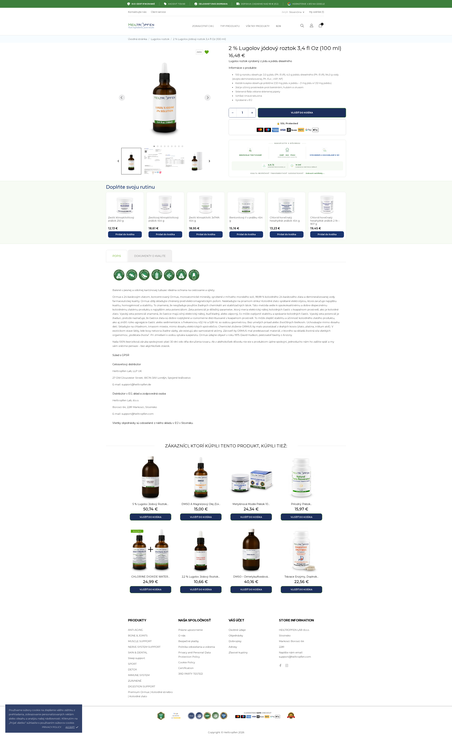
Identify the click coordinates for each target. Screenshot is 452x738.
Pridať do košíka (124, 234)
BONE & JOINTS (138, 635)
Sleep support (136, 658)
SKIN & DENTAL (137, 652)
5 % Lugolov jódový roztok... (150, 504)
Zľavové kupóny (238, 652)
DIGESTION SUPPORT (141, 686)
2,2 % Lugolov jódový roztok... (201, 576)
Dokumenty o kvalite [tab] (150, 256)
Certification (186, 668)
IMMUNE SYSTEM (139, 675)
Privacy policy (51, 727)
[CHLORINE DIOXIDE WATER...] (169, 536)
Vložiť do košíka (302, 112)
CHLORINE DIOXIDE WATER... (150, 576)
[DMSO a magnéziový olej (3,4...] (220, 463)
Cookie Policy (186, 662)
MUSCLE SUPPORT (140, 641)
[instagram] (286, 665)
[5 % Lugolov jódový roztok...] (169, 463)
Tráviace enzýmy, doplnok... (301, 576)
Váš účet (236, 620)
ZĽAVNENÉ (134, 680)
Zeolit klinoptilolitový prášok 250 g (121, 219)
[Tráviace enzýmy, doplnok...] (320, 536)
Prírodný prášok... (301, 504)
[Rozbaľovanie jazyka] (311, 26)
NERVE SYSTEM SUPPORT (144, 646)
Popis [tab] (116, 256)
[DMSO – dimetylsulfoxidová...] (270, 536)
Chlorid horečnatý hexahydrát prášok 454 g (285, 219)
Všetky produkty (258, 26)
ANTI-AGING (135, 629)
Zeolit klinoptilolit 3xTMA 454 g (204, 219)
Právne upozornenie (190, 629)
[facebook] (280, 665)
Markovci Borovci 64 (291, 641)
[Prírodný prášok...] (320, 463)
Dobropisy (235, 641)
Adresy (233, 646)
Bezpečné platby (188, 641)
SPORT (132, 663)
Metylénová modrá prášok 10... (251, 504)
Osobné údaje (237, 629)
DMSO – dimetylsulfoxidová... (251, 576)
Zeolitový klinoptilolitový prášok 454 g (163, 219)
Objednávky (236, 635)
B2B (278, 26)
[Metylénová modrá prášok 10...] (270, 463)
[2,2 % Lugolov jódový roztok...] (220, 536)
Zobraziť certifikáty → (315, 173)
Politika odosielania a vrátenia (196, 646)
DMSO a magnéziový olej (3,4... (201, 504)
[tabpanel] (164, 97)
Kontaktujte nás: (137, 11)
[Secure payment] (287, 130)
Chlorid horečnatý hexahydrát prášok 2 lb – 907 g (325, 220)
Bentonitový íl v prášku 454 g (246, 219)
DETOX (132, 669)
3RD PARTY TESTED (190, 673)
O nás (181, 635)
